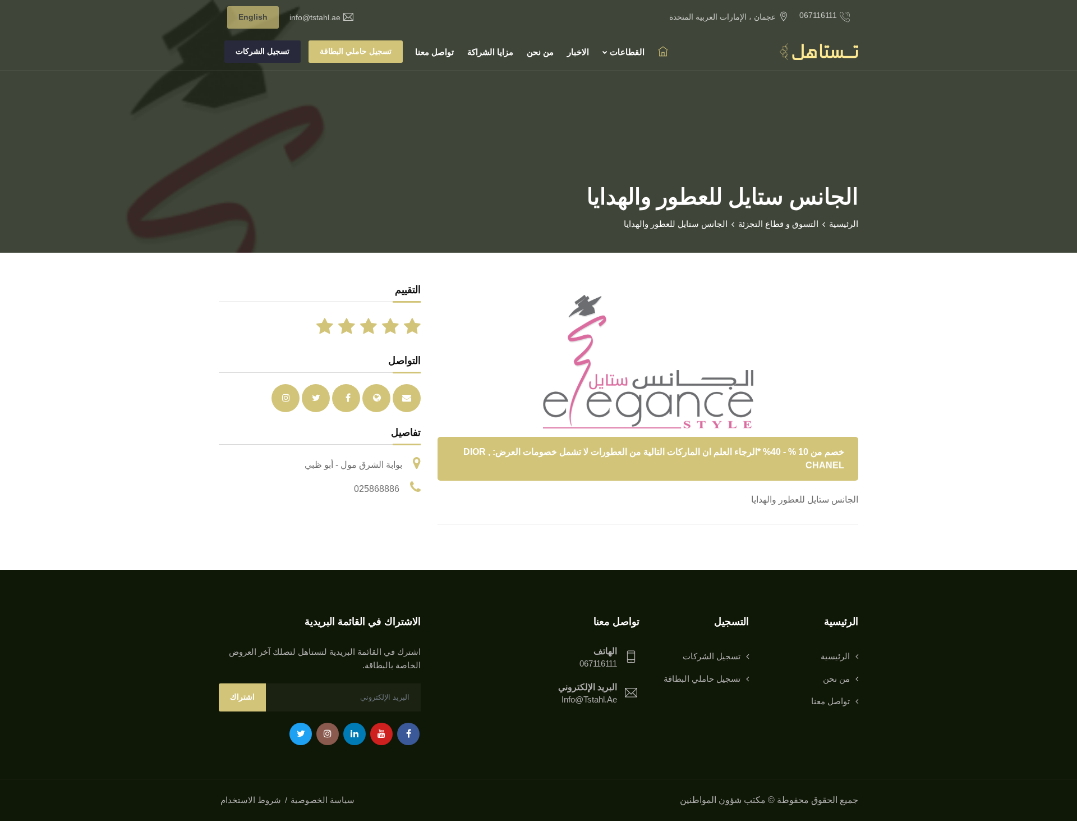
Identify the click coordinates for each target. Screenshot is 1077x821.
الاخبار (578, 52)
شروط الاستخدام (250, 800)
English (253, 16)
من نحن (540, 52)
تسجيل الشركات (262, 51)
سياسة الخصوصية (323, 800)
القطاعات (626, 52)
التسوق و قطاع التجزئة (778, 224)
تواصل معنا (434, 52)
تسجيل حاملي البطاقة (356, 51)
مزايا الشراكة (490, 52)
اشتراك (242, 696)
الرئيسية (843, 224)
